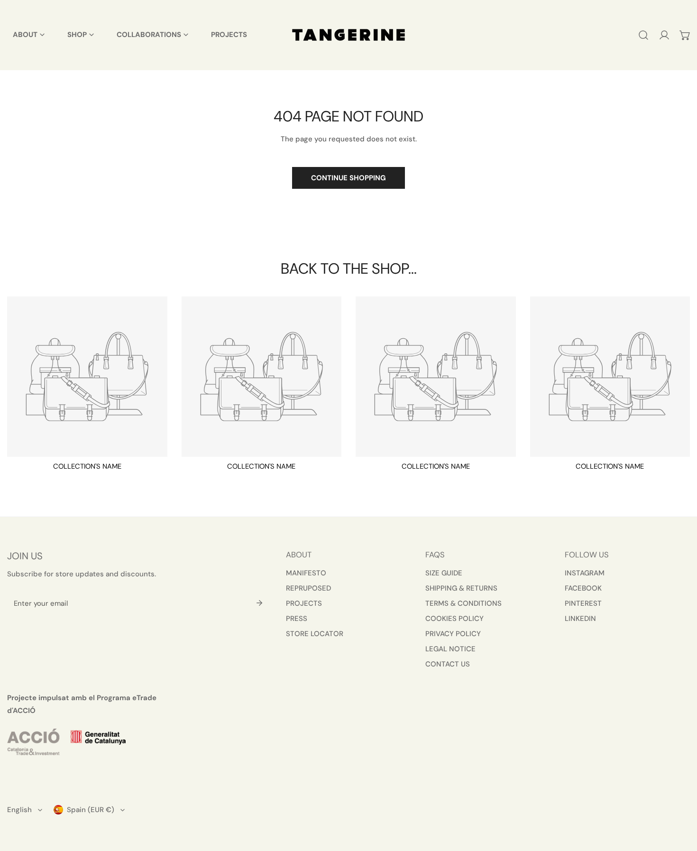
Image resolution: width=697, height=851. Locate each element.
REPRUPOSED (308, 588)
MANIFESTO (306, 573)
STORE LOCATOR (314, 633)
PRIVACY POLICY (453, 633)
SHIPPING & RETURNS (461, 588)
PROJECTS (304, 603)
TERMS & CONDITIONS (463, 603)
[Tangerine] (348, 35)
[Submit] (259, 603)
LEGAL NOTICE (450, 649)
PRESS (296, 618)
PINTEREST (583, 603)
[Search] (643, 35)
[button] (685, 35)
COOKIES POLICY (454, 618)
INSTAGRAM (585, 573)
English (19, 809)
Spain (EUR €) (90, 809)
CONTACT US (447, 664)
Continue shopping (348, 178)
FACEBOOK (583, 588)
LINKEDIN (580, 618)
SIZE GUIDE (443, 573)
